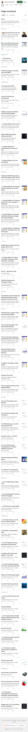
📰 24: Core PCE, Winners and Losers (10, 597)
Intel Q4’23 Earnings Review (9, 584)
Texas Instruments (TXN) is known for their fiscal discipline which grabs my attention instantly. (10, 684)
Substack (7, 729)
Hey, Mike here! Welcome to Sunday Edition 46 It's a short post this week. (10, 164)
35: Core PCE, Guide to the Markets (9, 402)
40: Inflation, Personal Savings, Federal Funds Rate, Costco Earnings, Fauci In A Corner (10, 297)
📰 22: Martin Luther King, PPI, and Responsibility (10, 638)
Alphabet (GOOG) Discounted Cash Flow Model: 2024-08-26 (10, 176)
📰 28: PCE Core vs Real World (10, 506)
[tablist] (8, 15)
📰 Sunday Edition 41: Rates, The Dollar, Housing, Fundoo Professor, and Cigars (9, 259)
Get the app (21, 725)
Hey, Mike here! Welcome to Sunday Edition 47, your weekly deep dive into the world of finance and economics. (10, 152)
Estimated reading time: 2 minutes (9, 608)
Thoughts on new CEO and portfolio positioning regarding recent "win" (10, 35)
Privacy (15, 720)
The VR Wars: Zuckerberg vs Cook (9, 531)
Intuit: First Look (6, 628)
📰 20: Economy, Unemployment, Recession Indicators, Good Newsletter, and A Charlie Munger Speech (10, 693)
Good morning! (5, 450)
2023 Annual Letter (7, 660)
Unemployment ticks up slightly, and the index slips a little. (10, 498)
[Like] (2, 52)
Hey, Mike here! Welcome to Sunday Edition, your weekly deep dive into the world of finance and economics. (10, 126)
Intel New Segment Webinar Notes (9, 458)
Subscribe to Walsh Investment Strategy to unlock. (8, 377)
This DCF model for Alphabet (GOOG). (10, 179)
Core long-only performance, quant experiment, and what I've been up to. (10, 21)
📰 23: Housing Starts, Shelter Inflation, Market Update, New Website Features (10, 617)
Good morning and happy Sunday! (9, 523)
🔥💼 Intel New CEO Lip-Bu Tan (10, 32)
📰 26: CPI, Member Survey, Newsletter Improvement (9, 543)
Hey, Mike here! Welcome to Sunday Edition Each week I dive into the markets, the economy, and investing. (10, 263)
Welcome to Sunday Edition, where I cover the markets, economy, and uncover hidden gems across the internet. (10, 317)
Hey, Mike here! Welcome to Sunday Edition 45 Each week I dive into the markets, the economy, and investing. (10, 192)
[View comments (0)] (8, 26)
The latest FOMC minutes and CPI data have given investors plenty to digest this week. (9, 428)
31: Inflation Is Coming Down (9, 469)
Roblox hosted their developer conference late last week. (8, 138)
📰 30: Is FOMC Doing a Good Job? (10, 482)
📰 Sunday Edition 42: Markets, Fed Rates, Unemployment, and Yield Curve (10, 229)
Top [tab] (7, 15)
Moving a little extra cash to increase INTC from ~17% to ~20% (10, 75)
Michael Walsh (10, 24)
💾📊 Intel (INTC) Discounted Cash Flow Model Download (10, 44)
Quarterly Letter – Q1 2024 (9, 436)
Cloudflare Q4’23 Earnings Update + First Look (9, 554)
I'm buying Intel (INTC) (8, 86)
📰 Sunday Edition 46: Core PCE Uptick (9, 161)
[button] (2, 4)
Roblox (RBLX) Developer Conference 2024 (8, 135)
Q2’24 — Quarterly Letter (8, 271)
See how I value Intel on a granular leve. (9, 47)
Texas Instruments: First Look (10, 681)
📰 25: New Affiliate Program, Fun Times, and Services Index (10, 565)
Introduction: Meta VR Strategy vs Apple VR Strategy (9, 534)
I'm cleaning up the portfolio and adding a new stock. (9, 284)
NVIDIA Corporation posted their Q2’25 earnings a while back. (9, 116)
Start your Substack (10, 725)
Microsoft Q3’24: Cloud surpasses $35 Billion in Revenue (8, 351)
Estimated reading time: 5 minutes (9, 546)
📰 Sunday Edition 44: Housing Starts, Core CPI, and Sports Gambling (10, 202)
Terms (19, 720)
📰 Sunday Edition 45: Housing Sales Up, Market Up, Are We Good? (10, 188)
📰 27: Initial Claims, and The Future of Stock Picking (9, 520)
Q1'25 (3, 19)
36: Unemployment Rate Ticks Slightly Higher (10, 386)
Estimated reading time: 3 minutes (9, 568)
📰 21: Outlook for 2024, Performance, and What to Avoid (9, 649)
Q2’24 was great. (5, 273)
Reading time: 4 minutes (7, 60)
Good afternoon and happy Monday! (10, 471)
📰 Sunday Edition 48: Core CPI (10, 124)
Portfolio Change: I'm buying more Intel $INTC (9, 71)
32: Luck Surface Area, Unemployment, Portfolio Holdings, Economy (8, 446)
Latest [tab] (3, 15)
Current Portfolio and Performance (7, 97)
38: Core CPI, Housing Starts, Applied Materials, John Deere (10, 338)
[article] (14, 22)
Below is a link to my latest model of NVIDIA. (10, 249)
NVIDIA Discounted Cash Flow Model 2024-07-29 (10, 246)
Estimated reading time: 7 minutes (9, 557)
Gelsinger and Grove (6, 674)
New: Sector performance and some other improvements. (10, 508)
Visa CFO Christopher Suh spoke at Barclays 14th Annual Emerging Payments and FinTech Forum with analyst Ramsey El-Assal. (9, 329)
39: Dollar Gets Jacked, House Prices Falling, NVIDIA (10, 313)
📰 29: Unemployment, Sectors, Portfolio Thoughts (10, 495)
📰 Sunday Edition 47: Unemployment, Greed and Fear (9, 148)
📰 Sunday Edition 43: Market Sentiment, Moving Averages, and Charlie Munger (10, 216)
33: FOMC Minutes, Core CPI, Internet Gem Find (10, 424)
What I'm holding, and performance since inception (10, 100)
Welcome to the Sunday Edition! (9, 417)
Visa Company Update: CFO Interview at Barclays (9, 325)
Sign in (25, 2)
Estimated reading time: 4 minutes (9, 577)
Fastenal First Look (7, 375)
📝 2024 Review (6, 58)
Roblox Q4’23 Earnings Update (10, 575)
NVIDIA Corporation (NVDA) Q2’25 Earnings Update (9, 112)
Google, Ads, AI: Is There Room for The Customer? (10, 705)
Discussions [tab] (12, 15)
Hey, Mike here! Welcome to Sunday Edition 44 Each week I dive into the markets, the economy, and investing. (10, 206)
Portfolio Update (6, 607)
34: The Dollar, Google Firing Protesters (9, 414)
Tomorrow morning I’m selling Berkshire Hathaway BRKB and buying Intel (8, 88)
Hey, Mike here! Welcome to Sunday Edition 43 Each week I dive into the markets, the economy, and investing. (10, 220)
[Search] (25, 15)
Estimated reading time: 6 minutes (9, 630)
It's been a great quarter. (7, 438)
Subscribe (19, 2)
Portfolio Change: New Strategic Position (8, 281)
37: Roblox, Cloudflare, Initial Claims (9, 364)
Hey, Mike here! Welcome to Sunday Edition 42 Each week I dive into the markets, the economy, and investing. (10, 234)
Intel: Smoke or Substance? (9, 672)
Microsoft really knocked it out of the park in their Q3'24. (10, 355)
